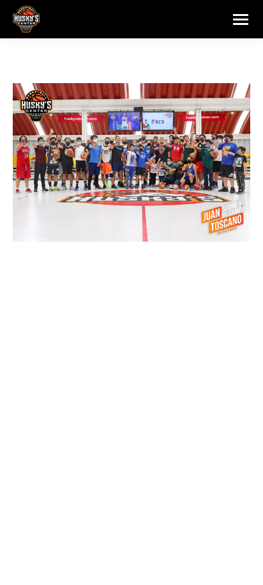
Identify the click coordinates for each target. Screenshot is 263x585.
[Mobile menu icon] (240, 19)
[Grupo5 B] (131, 162)
